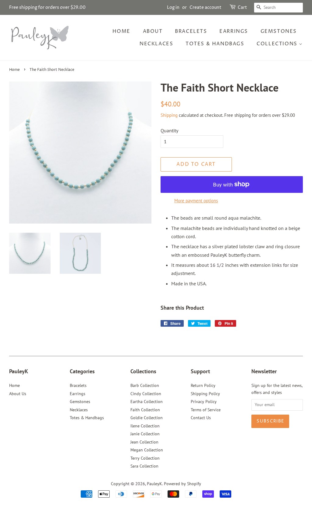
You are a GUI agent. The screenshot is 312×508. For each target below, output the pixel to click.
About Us (17, 393)
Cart (242, 7)
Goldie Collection (146, 417)
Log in (173, 7)
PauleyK (154, 483)
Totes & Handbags (215, 43)
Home (121, 31)
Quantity (169, 130)
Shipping (169, 115)
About (153, 31)
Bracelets (191, 31)
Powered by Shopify (182, 483)
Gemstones (279, 31)
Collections (278, 43)
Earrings (233, 31)
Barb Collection (144, 385)
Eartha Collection (146, 401)
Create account (206, 7)
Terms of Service (206, 409)
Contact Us (201, 417)
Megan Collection (146, 450)
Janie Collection (145, 434)
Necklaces (156, 43)
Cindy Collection (145, 393)
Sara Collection (144, 466)
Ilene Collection (145, 426)
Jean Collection (144, 442)
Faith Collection (145, 409)
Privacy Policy (204, 401)
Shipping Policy (205, 393)
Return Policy (203, 385)
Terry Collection (145, 458)
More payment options (196, 201)
